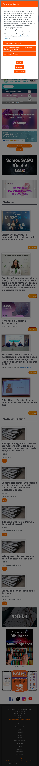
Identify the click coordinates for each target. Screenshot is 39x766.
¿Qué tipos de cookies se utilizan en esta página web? (18, 49)
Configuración (19, 71)
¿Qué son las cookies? (12, 43)
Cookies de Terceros (12, 54)
